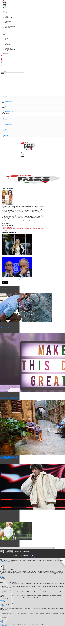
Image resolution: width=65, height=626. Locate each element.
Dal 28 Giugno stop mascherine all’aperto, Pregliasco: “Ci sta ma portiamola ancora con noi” (9, 545)
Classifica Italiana (6, 28)
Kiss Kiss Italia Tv (6, 30)
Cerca (2, 68)
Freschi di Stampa (8, 48)
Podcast (4, 23)
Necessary (3, 577)
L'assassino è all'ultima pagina (7, 227)
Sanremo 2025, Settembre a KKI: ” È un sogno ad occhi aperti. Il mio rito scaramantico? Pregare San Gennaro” (9, 516)
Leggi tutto (2, 561)
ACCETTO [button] (2, 562)
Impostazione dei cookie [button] (9, 561)
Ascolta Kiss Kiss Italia (8, 17)
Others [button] (1, 621)
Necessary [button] (2, 576)
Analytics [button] (2, 610)
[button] (21, 32)
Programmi (6, 13)
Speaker (6, 12)
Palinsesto (6, 38)
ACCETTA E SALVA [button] (3, 625)
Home (4, 9)
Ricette (6, 22)
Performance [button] (2, 605)
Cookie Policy (32, 557)
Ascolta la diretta (2, 91)
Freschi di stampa (8, 21)
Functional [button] (2, 600)
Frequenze (6, 16)
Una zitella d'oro (5, 230)
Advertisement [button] (3, 616)
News (4, 18)
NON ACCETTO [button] (7, 562)
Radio (4, 11)
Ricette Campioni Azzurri (9, 27)
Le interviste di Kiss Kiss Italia (10, 26)
